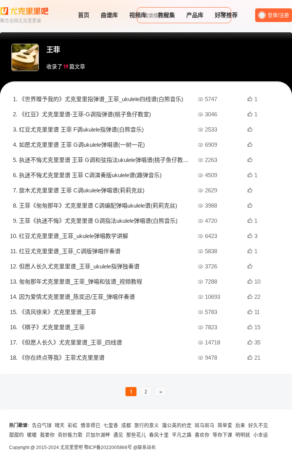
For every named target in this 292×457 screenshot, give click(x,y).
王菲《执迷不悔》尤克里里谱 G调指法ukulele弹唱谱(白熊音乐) (98, 220)
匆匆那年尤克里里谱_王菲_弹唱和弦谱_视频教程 (80, 281)
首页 (83, 15)
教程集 (166, 15)
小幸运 (260, 435)
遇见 (118, 435)
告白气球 (42, 425)
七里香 (110, 425)
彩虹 (73, 425)
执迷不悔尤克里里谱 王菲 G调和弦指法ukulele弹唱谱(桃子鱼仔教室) (104, 160)
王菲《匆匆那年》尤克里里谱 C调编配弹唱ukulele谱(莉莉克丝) (98, 205)
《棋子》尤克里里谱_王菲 (52, 327)
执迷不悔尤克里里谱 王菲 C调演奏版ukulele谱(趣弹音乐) (90, 175)
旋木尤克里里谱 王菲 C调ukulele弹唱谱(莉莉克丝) (81, 190)
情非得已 (90, 425)
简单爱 (224, 425)
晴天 (60, 425)
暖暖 (32, 435)
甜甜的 (16, 435)
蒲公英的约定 (177, 425)
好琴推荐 (226, 15)
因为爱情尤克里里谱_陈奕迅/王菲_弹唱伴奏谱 (77, 297)
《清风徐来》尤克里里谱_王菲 (57, 312)
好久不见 (258, 425)
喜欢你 (202, 435)
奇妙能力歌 (70, 435)
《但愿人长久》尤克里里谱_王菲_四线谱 (70, 342)
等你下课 (222, 435)
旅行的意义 (146, 425)
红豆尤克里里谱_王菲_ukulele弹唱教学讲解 (73, 236)
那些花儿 (136, 435)
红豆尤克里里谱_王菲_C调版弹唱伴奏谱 (70, 251)
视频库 (137, 15)
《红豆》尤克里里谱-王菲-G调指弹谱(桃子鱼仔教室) (85, 114)
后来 (240, 425)
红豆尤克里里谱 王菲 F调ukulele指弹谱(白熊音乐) (81, 129)
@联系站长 (144, 447)
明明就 (242, 435)
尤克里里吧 (71, 447)
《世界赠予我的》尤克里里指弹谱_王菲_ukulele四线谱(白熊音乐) (101, 99)
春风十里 (159, 435)
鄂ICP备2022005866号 (108, 447)
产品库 (194, 15)
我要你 (47, 435)
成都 (126, 425)
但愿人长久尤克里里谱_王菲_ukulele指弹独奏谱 (79, 266)
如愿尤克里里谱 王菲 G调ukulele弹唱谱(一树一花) (82, 144)
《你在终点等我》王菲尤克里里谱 (62, 357)
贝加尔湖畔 (98, 435)
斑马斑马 (204, 425)
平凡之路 (182, 435)
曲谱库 (109, 15)
